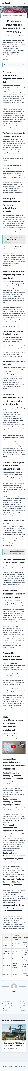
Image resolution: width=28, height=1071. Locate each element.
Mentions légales (20, 1066)
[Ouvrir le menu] (24, 3)
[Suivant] (23, 1039)
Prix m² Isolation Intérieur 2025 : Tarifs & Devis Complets (21, 1005)
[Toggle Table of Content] (22, 64)
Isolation (22, 35)
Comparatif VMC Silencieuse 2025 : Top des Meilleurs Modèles (7, 1005)
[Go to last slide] (4, 1039)
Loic (7, 35)
